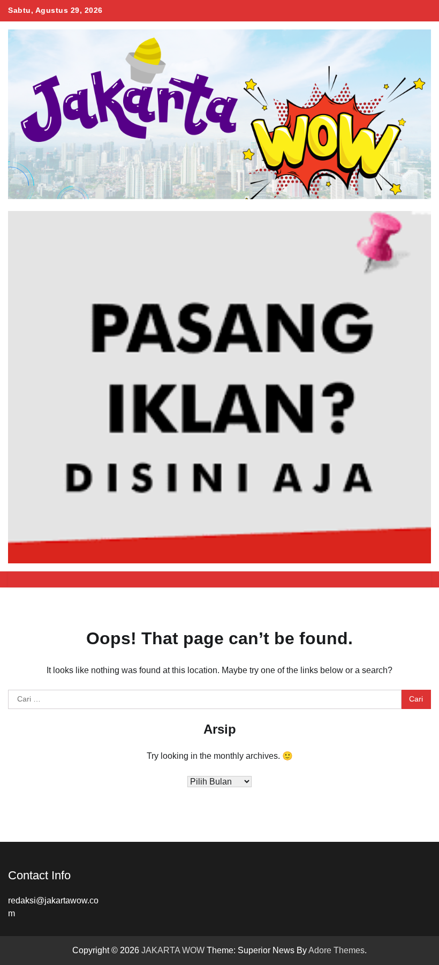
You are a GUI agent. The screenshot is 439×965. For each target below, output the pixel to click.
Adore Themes (336, 950)
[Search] (418, 579)
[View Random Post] (399, 579)
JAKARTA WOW (173, 950)
